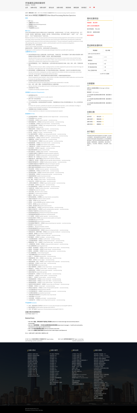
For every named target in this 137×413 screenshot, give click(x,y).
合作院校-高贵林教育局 (55, 377)
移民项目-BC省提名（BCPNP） (101, 355)
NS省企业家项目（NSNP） (100, 387)
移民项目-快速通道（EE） (100, 354)
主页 (26, 7)
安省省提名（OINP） (99, 377)
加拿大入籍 (74, 368)
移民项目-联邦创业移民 (100, 363)
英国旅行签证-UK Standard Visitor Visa (80, 378)
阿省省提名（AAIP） (99, 381)
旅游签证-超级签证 (32, 358)
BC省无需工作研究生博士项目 (101, 368)
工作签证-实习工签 (32, 373)
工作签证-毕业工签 (32, 371)
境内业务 (51, 7)
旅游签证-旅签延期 (76, 362)
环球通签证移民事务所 (35, 3)
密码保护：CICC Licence (93, 92)
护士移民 (96, 397)
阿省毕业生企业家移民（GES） (101, 384)
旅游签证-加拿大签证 (33, 354)
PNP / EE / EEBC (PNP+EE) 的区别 (102, 357)
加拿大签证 (34, 7)
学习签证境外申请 (92, 64)
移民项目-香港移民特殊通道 (101, 389)
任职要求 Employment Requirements (37, 24)
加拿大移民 (60, 7)
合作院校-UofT (53, 362)
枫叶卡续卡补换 (76, 370)
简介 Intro (30, 21)
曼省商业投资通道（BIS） (100, 376)
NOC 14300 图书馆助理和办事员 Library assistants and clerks (43, 329)
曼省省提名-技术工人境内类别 (101, 374)
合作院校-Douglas (54, 373)
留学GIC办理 (53, 384)
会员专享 (89, 117)
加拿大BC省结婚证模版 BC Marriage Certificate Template (98, 89)
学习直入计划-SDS (54, 381)
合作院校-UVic (53, 360)
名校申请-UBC (53, 355)
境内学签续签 (90, 29)
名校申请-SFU (53, 357)
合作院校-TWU (53, 358)
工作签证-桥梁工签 (76, 355)
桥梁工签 (89, 32)
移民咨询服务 (90, 35)
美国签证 (99, 124)
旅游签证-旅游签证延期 (33, 355)
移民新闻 (68, 7)
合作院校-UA (53, 363)
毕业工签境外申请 (92, 70)
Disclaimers (28, 410)
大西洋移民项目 (98, 392)
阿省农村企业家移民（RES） (101, 382)
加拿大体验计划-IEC (32, 365)
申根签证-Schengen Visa (78, 376)
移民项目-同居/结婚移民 (100, 358)
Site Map (41, 410)
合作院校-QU (53, 365)
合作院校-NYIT (53, 376)
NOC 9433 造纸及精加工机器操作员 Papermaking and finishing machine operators (39, 340)
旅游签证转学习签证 (33, 362)
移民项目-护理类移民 (99, 365)
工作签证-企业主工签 (33, 374)
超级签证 (90, 60)
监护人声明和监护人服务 (56, 382)
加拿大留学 (43, 7)
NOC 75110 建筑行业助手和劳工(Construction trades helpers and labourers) (47, 330)
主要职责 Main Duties (33, 23)
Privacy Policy (34, 410)
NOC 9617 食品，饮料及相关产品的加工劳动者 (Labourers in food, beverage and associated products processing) (53, 322)
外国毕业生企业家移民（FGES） (102, 385)
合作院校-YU (53, 368)
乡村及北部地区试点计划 (100, 393)
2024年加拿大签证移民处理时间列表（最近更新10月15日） (99, 99)
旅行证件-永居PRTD (32, 366)
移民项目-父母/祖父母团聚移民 (101, 360)
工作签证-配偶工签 (32, 370)
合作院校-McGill (53, 366)
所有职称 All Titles (32, 26)
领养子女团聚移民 (98, 398)
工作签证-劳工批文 (32, 368)
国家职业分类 (45, 333)
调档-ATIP (74, 373)
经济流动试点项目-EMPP (34, 376)
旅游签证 (90, 57)
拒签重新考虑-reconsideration (79, 374)
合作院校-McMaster (54, 371)
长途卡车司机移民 (98, 395)
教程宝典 (76, 7)
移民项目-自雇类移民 (99, 362)
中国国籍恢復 (75, 382)
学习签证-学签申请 (32, 360)
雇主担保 (95, 23)
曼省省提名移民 (98, 373)
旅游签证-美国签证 (32, 357)
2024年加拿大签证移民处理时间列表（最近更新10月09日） (99, 104)
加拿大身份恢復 (76, 381)
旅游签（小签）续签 (77, 366)
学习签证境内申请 (92, 67)
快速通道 (89, 23)
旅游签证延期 (96, 32)
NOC (36, 13)
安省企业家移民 (98, 379)
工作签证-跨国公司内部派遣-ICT (80, 360)
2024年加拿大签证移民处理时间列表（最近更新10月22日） (99, 95)
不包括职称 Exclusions (33, 28)
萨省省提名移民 (98, 370)
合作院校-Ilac (53, 379)
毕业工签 (97, 29)
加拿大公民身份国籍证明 (93, 26)
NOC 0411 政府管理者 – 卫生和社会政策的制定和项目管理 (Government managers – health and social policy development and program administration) (55, 326)
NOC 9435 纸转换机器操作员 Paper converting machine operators (70, 340)
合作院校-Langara (54, 374)
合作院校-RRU (53, 370)
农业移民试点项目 (98, 390)
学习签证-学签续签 (32, 363)
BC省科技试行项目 (98, 366)
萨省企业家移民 (98, 371)
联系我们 (84, 7)
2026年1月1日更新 (94, 74)
